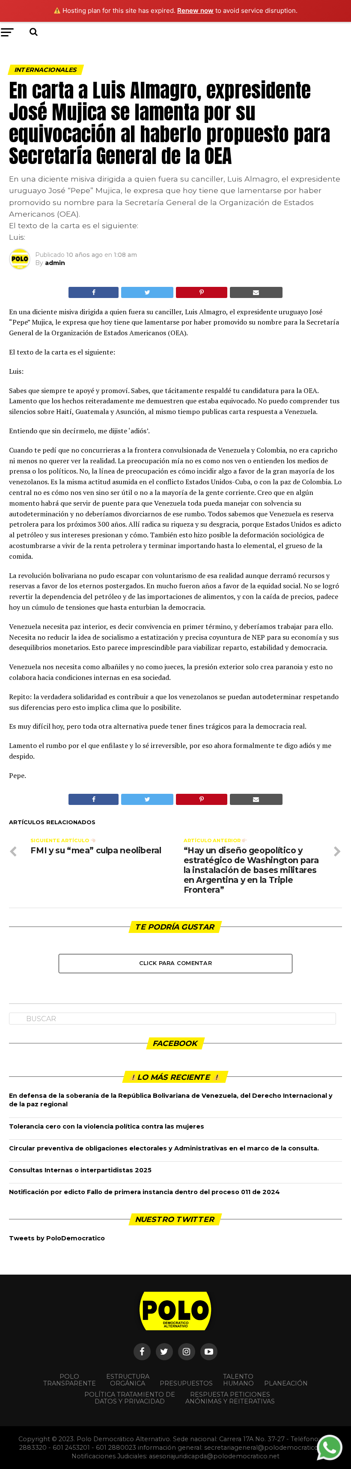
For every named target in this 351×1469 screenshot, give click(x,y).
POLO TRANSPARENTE (69, 1380)
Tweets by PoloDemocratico (57, 1238)
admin (55, 263)
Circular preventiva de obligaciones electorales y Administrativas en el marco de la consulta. (164, 1148)
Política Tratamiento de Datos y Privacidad (129, 1398)
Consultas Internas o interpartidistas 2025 (80, 1170)
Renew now (195, 10)
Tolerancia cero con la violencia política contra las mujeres (106, 1126)
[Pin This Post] (201, 292)
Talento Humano (238, 1380)
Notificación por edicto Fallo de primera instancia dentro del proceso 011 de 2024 (144, 1192)
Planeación (286, 1383)
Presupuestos (186, 1383)
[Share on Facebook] (93, 292)
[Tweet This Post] (147, 292)
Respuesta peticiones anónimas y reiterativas (230, 1398)
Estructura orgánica (127, 1380)
